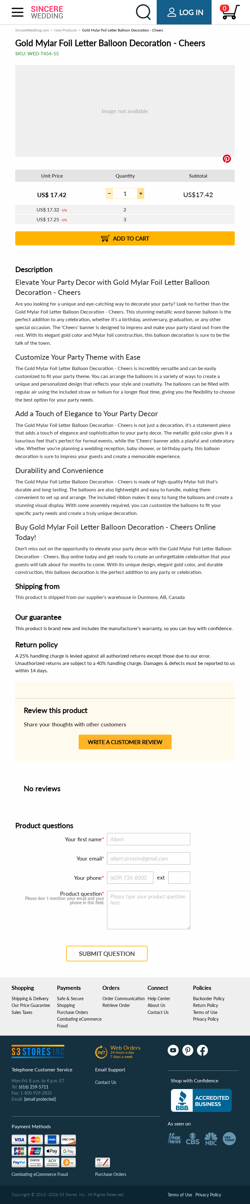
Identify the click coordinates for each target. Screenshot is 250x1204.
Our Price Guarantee (31, 1005)
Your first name (83, 839)
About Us (156, 1005)
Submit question (107, 953)
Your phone (88, 877)
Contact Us (158, 1012)
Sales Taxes (22, 1012)
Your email (89, 858)
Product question (81, 893)
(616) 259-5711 (33, 1086)
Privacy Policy (206, 1019)
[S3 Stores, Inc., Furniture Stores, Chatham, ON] (201, 1100)
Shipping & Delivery (30, 998)
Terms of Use (205, 1012)
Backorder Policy (208, 998)
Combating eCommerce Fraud (40, 1174)
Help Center (159, 998)
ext (161, 877)
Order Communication (123, 998)
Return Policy (205, 1005)
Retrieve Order (116, 1005)
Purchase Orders (72, 1012)
